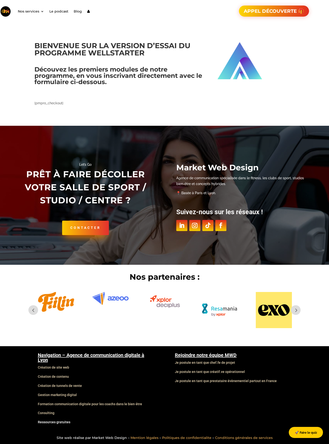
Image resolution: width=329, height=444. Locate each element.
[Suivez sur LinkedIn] (181, 225)
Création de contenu (53, 376)
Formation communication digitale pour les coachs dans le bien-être (90, 404)
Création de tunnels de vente (60, 386)
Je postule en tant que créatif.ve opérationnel (210, 372)
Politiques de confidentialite (186, 438)
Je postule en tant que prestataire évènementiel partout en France (226, 381)
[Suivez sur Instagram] (194, 225)
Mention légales (144, 438)
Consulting (46, 413)
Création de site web (53, 367)
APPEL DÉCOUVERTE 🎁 (274, 11)
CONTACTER (85, 228)
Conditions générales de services (244, 438)
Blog (78, 11)
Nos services (28, 11)
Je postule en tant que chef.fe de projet (205, 362)
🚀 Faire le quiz (306, 432)
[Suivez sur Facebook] (220, 225)
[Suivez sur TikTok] (207, 225)
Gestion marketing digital (57, 395)
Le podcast (58, 11)
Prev (33, 310)
